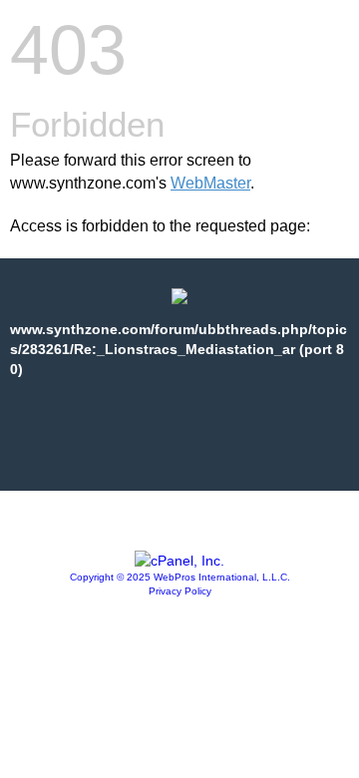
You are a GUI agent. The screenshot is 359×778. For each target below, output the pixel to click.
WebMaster (210, 183)
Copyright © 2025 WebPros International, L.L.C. (180, 577)
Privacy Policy (180, 590)
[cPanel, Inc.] (179, 561)
